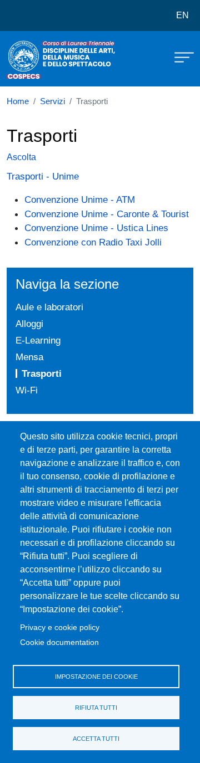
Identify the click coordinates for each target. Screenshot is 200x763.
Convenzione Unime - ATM (79, 199)
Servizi (52, 101)
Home (18, 101)
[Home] (34, 58)
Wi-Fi (27, 390)
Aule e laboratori (49, 307)
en (182, 15)
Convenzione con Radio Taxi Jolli (93, 242)
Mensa (29, 356)
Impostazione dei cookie (96, 676)
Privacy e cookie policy (59, 627)
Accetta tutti (96, 738)
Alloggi (29, 323)
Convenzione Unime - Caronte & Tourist (106, 213)
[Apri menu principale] (179, 56)
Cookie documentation (59, 642)
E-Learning (38, 340)
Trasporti (42, 373)
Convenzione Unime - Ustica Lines (96, 227)
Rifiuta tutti (96, 707)
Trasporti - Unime (43, 176)
